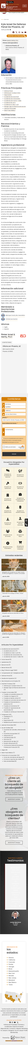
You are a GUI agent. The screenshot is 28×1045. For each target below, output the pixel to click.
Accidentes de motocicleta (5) (13, 655)
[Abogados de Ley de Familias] (7, 533)
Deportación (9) (8, 720)
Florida (11, 964)
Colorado (12, 962)
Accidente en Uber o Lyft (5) (12, 653)
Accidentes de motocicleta (12, 99)
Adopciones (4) (8, 735)
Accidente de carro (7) (10, 651)
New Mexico (12, 982)
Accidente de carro (10, 102)
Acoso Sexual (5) (6, 659)
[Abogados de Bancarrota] (20, 485)
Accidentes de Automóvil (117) (10, 649)
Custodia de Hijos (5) (10, 737)
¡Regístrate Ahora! (14, 799)
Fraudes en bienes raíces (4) (12, 698)
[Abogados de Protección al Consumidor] (20, 545)
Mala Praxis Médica (9, 110)
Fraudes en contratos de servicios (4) (15, 700)
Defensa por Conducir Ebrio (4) (13, 686)
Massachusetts (14, 971)
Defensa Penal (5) (6, 676)
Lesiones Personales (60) (8, 725)
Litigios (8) (4, 750)
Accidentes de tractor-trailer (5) (13, 657)
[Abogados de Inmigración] (7, 521)
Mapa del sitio (5, 1028)
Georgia (11, 967)
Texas (11, 985)
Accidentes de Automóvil (11, 97)
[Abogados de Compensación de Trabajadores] (20, 497)
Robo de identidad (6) (10, 761)
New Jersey (12, 978)
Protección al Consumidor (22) (10, 755)
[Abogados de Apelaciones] (7, 485)
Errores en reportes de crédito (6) (14, 759)
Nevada (11, 976)
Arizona (11, 958)
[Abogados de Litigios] (20, 533)
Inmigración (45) (6, 714)
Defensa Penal (8, 91)
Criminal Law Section (11, 319)
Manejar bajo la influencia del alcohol (15, 106)
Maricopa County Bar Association (15, 315)
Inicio (2, 19)
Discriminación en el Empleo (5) (10, 681)
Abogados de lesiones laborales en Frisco (13, 613)
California (12, 960)
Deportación (8, 95)
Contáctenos (6, 342)
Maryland (12, 980)
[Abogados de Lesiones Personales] (20, 521)
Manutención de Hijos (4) (11, 741)
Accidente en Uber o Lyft (11, 104)
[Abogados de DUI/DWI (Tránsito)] (20, 509)
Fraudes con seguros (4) (11, 696)
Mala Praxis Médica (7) (8, 753)
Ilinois (10, 969)
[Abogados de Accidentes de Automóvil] (7, 473)
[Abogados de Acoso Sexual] (20, 473)
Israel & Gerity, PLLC (12, 40)
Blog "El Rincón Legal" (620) (9, 670)
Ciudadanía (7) (8, 716)
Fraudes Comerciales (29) (9, 692)
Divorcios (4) (7, 739)
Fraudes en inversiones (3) (11, 706)
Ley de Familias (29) (7, 728)
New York (12, 973)
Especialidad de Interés (10, 423)
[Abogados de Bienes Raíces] (7, 497)
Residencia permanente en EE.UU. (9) (14, 722)
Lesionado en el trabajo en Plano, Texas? (12, 593)
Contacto (12, 1028)
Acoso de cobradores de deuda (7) (14, 757)
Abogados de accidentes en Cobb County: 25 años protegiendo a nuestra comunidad (13, 572)
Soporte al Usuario (18, 1026)
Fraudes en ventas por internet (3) (14, 712)
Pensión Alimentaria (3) (10, 743)
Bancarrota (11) (5, 665)
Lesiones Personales (10, 108)
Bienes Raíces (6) (6, 667)
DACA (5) (6, 718)
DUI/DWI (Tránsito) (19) (8, 684)
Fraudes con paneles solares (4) (13, 694)
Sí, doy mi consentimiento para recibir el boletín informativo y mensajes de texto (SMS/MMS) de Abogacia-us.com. (12, 440)
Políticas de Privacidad (10, 1024)
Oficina (5, 417)
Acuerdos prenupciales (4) (12, 733)
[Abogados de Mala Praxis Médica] (7, 545)
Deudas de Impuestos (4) (8, 678)
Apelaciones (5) (6, 662)
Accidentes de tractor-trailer (12, 101)
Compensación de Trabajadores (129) (12, 673)
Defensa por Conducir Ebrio (12, 93)
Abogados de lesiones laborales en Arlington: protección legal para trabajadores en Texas (13, 633)
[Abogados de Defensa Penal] (7, 509)
